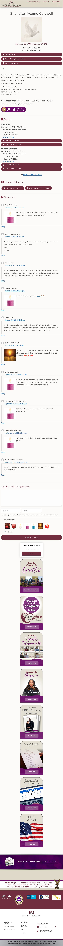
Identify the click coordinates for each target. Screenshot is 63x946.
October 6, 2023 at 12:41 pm (15, 291)
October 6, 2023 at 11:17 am (14, 345)
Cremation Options (10, 930)
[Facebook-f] (55, 927)
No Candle (9, 532)
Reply (3, 227)
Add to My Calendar (12, 140)
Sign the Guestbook (11, 63)
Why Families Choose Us (8, 922)
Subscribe (31, 554)
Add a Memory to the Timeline (15, 59)
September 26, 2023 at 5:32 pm (16, 462)
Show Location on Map (13, 144)
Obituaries (24, 930)
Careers (23, 933)
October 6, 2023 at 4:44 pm (14, 237)
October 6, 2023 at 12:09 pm (15, 320)
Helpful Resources (24, 926)
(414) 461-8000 (8, 137)
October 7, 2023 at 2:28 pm (14, 207)
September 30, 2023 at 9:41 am (16, 374)
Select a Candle (9, 520)
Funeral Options (9, 926)
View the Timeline (12, 188)
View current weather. (32, 175)
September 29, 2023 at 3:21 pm (16, 433)
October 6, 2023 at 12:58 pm (15, 265)
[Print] (3, 68)
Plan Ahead (24, 922)
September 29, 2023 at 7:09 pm (16, 404)
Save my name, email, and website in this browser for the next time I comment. (30, 515)
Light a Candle (10, 54)
